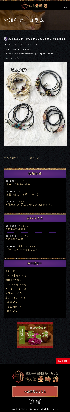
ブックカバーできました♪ (21, 249)
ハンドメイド (29, 246)
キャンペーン (13, 289)
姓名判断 (12, 306)
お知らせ (23, 181)
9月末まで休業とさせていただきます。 (30, 204)
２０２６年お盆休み (18, 184)
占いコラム (24, 226)
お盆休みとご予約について (22, 194)
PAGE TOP (63, 361)
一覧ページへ (34, 158)
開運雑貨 (10, 280)
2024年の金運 (14, 239)
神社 (9, 311)
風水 (21, 246)
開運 (9, 302)
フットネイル (13, 275)
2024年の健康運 (16, 229)
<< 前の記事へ (11, 158)
